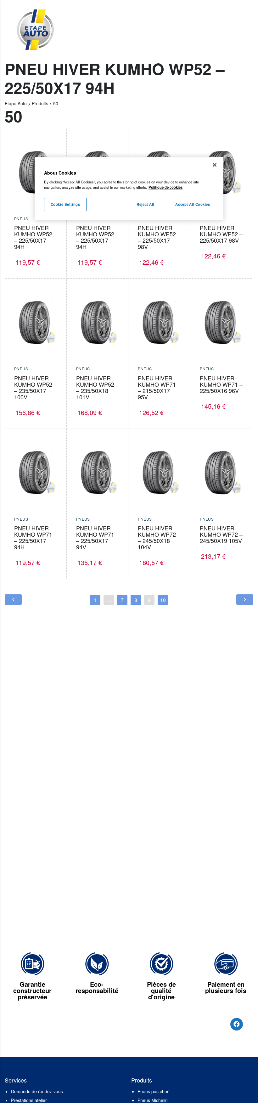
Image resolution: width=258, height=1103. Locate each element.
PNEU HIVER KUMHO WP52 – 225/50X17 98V (157, 237)
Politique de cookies (165, 187)
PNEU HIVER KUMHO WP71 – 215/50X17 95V (157, 387)
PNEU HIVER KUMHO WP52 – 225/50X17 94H (33, 237)
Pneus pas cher (153, 1091)
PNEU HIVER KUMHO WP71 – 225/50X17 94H (33, 537)
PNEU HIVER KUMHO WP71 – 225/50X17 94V (95, 537)
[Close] (215, 165)
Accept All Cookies (192, 204)
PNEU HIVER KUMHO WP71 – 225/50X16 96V (221, 384)
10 (163, 599)
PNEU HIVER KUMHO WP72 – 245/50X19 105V (221, 534)
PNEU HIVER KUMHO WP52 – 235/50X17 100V (33, 387)
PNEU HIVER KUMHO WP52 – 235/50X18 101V (95, 387)
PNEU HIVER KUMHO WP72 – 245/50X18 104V (157, 537)
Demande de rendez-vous (37, 1091)
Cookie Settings (65, 204)
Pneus (21, 218)
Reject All (145, 204)
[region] (129, 188)
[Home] (35, 29)
